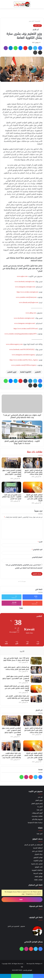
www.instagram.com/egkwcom (25, 286)
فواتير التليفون (37, 857)
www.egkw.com (22, 276)
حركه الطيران (38, 854)
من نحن (40, 797)
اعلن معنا (39, 810)
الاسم (40, 542)
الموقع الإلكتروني (37, 557)
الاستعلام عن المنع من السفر (33, 845)
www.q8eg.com (31, 312)
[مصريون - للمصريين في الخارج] (22, 4)
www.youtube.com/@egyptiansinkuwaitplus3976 (21, 333)
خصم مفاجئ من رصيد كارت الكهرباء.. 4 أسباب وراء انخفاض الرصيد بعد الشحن (11, 496)
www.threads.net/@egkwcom (28, 302)
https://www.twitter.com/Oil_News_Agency (24, 359)
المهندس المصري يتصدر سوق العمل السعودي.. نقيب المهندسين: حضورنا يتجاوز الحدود (11, 473)
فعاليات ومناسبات (37, 816)
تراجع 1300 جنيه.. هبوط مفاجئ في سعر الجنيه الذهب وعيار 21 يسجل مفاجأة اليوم (16, 659)
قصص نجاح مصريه (36, 864)
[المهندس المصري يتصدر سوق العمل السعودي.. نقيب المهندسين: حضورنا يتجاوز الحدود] (11, 462)
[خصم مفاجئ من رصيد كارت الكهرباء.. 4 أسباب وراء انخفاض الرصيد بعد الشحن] (11, 487)
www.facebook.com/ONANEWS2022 (21, 349)
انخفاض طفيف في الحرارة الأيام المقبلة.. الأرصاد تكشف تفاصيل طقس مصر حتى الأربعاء (33, 497)
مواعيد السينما (37, 873)
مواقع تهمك (38, 876)
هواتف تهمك (38, 879)
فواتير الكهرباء (37, 860)
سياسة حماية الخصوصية (35, 822)
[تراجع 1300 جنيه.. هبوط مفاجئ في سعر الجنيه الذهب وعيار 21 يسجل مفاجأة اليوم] (36, 661)
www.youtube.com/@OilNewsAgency (24, 365)
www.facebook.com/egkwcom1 (24, 318)
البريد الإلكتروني (37, 549)
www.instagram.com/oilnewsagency (23, 354)
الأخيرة (22, 651)
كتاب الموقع (38, 867)
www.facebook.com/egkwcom (24, 281)
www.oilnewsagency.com (14, 344)
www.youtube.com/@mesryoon (26, 297)
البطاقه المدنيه (37, 848)
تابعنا (21, 899)
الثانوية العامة (25, 372)
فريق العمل (38, 800)
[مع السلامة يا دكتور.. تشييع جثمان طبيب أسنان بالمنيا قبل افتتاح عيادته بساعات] (32, 462)
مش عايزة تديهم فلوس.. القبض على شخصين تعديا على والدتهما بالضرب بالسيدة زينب (17, 698)
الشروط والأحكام (37, 819)
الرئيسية (38, 21)
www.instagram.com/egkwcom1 (24, 323)
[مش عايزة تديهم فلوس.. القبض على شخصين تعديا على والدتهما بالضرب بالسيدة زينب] (36, 699)
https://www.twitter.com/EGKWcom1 (26, 328)
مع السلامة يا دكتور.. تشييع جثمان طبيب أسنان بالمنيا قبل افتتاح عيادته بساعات (33, 472)
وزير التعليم (11, 372)
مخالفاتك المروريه (37, 870)
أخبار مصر (31, 21)
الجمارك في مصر (37, 851)
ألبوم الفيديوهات (37, 813)
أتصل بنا (39, 806)
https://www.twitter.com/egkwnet (27, 292)
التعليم (37, 372)
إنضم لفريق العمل (36, 803)
